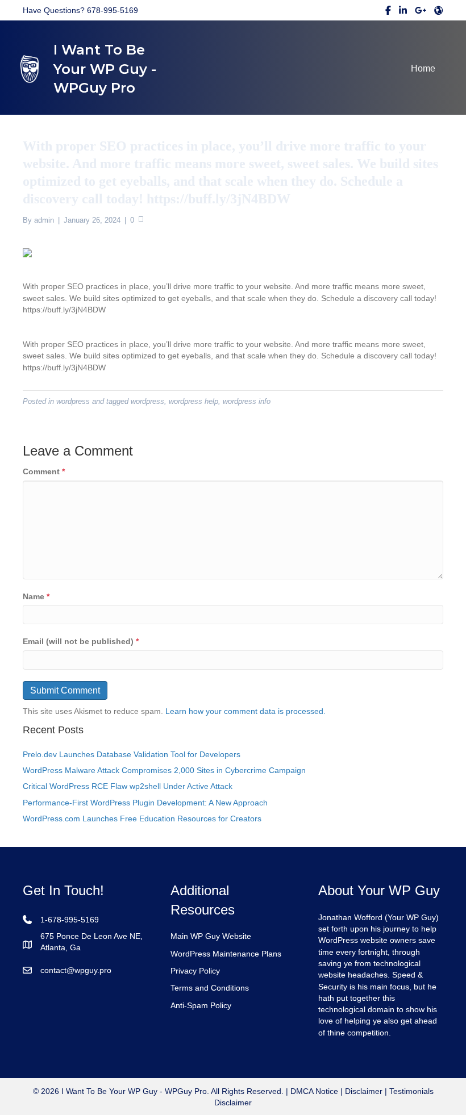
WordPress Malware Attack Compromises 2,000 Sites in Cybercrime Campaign (164, 770)
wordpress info (247, 401)
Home (423, 68)
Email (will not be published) (81, 641)
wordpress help (193, 401)
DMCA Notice (313, 1091)
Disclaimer (363, 1091)
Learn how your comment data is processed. (245, 711)
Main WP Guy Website (210, 936)
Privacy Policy (195, 970)
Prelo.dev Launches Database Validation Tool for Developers (131, 754)
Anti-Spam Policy (200, 1005)
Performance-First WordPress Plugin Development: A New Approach (145, 802)
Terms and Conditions (209, 987)
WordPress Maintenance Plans (225, 953)
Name (36, 596)
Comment (44, 471)
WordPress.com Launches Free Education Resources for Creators (142, 818)
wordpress (73, 401)
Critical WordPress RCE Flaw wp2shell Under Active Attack (127, 786)
